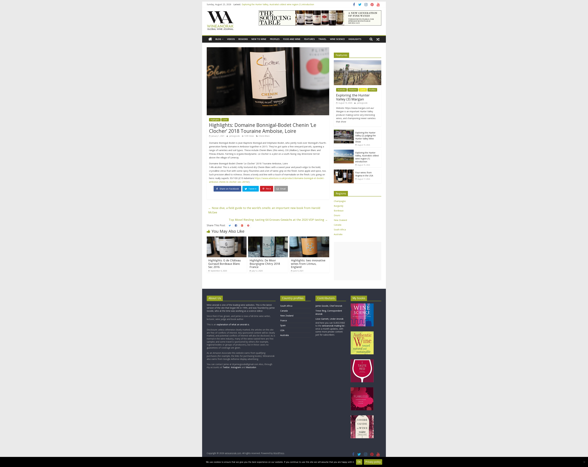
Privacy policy (373, 461)
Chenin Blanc (264, 136)
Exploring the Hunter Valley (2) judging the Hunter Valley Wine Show (365, 137)
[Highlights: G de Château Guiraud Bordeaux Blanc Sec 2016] (227, 238)
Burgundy (338, 205)
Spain (283, 325)
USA (282, 330)
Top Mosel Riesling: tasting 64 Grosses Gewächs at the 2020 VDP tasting (278, 220)
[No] (584, 461)
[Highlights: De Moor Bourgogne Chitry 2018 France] (268, 238)
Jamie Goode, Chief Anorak (328, 305)
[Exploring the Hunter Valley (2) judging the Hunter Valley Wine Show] (344, 131)
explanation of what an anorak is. (233, 324)
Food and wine (291, 39)
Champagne (340, 201)
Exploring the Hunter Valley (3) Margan (353, 97)
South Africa (340, 229)
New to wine (258, 39)
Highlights (355, 39)
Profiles (274, 39)
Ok (359, 461)
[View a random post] (378, 39)
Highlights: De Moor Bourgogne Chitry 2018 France (265, 263)
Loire (225, 119)
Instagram (236, 367)
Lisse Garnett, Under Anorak (329, 318)
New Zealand (340, 220)
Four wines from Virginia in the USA (364, 174)
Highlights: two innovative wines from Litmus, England (308, 263)
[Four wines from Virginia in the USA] (344, 171)
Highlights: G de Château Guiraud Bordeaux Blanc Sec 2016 (224, 263)
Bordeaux (338, 210)
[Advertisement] (357, 261)
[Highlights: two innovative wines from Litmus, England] (309, 238)
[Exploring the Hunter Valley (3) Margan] (357, 61)
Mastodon (251, 367)
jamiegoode (234, 136)
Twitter (226, 367)
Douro (337, 215)
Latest (362, 89)
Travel (322, 39)
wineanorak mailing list (333, 325)
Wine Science (337, 39)
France (283, 320)
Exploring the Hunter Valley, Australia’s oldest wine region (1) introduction (278, 4)
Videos (231, 39)
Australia (341, 89)
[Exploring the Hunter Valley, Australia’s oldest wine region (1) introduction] (344, 151)
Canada (337, 224)
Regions (243, 39)
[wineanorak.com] (210, 39)
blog (218, 39)
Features (309, 39)
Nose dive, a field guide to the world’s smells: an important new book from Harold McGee (264, 210)
